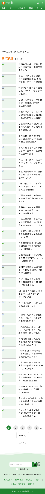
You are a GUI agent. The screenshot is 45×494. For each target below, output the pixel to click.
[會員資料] (38, 3)
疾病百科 (38, 480)
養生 (12, 8)
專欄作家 (30, 484)
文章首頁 (21, 484)
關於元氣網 (8, 480)
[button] (42, 8)
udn (3, 51)
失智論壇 (21, 8)
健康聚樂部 (19, 480)
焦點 (4, 8)
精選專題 (28, 480)
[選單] (41, 3)
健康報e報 (24, 469)
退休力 (13, 484)
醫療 (31, 8)
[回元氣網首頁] (9, 3)
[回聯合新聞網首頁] (3, 3)
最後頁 (22, 435)
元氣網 (9, 51)
